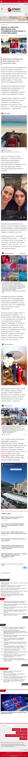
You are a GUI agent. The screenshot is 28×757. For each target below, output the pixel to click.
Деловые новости (21, 732)
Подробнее (24, 684)
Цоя (22, 76)
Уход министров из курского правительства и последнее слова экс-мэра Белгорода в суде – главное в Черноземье (12, 547)
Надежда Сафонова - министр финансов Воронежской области (13, 672)
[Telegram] (26, 568)
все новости (24, 665)
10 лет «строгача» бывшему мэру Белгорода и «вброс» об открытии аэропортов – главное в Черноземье (12, 525)
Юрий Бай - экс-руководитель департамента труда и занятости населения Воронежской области (15, 677)
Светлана (4, 304)
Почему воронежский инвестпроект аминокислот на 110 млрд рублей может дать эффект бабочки (15, 646)
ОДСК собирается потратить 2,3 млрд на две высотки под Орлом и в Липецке (12, 517)
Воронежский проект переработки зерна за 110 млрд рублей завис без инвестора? (15, 605)
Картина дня (16, 729)
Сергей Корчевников (20, 228)
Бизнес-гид (23, 738)
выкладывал (5, 455)
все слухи (25, 617)
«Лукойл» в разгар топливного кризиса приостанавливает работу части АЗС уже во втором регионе (13, 589)
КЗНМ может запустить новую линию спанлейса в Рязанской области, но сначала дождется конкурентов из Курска (15, 655)
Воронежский (5, 388)
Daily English (5, 441)
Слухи (2, 599)
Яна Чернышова (10, 166)
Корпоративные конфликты (13, 735)
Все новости (4, 725)
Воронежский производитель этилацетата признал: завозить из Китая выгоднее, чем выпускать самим (14, 592)
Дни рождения (4, 668)
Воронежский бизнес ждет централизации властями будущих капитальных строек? (15, 614)
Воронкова (4, 158)
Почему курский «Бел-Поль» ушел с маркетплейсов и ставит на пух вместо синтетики (15, 652)
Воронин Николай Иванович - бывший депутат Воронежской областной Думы (14, 674)
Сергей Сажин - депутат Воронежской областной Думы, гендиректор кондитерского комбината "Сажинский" (14, 680)
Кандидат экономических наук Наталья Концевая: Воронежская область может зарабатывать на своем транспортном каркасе (12, 595)
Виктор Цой (5, 236)
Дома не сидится (11, 390)
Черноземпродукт (7, 228)
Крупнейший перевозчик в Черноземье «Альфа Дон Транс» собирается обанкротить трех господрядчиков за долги (14, 555)
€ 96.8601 (25, 1)
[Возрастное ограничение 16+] (1, 1)
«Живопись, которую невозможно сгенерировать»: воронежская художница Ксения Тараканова (15, 628)
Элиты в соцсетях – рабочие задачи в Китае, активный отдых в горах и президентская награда (13, 532)
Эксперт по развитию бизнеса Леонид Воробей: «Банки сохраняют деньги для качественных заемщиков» (14, 639)
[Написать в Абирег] (26, 4)
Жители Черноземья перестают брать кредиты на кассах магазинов (13, 539)
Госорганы (16, 755)
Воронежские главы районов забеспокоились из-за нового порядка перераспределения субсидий (15, 602)
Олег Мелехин (5, 300)
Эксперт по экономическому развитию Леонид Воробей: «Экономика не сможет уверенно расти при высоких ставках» (15, 659)
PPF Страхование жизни (16, 298)
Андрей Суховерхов (13, 459)
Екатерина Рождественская (14, 445)
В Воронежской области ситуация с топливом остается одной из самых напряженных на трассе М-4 (13, 586)
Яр (2, 166)
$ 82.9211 (19, 1)
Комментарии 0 (6, 572)
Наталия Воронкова (13, 88)
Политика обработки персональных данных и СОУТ (12, 742)
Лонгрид (2, 625)
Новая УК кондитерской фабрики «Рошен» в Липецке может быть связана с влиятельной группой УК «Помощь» (15, 611)
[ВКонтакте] (24, 568)
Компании (12, 755)
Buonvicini (4, 88)
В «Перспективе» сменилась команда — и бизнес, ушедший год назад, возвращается (15, 649)
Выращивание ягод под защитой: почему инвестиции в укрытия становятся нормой (15, 636)
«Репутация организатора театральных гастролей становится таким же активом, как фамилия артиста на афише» (15, 643)
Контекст (2, 690)
